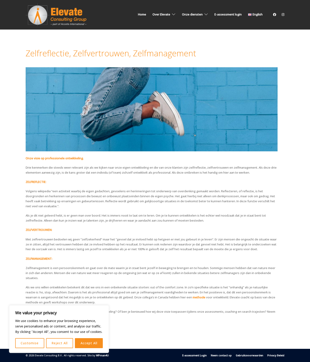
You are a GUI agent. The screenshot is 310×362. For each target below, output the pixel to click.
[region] (59, 329)
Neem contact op (221, 355)
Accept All (89, 343)
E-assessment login (228, 14)
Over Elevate (161, 14)
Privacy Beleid (275, 355)
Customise (30, 343)
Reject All (60, 343)
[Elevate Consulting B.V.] (57, 14)
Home (142, 14)
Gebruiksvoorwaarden (249, 355)
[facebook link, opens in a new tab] (274, 14)
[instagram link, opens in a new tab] (282, 14)
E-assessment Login (194, 355)
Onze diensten (192, 14)
